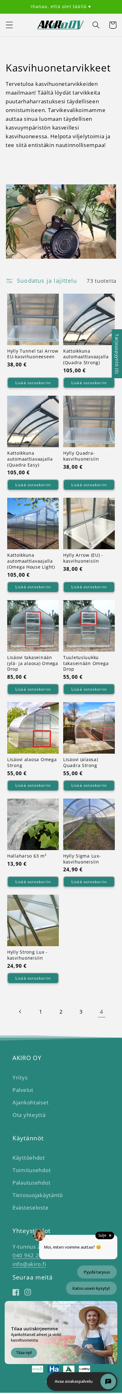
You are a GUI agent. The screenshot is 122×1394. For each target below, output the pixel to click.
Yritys (20, 1077)
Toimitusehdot (32, 1170)
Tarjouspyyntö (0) (117, 354)
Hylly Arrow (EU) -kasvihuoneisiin (83, 558)
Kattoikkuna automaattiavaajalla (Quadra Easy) (30, 458)
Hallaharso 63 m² (27, 856)
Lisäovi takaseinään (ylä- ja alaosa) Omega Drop (32, 663)
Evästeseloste (30, 1207)
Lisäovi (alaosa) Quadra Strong (80, 762)
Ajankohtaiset (30, 1102)
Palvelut (23, 1089)
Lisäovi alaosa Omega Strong (32, 762)
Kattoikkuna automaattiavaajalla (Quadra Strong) (86, 356)
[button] (9, 25)
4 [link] (101, 1011)
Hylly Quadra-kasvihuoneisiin (81, 456)
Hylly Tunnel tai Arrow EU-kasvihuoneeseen (32, 354)
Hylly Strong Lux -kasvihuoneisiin (27, 955)
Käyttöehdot (29, 1157)
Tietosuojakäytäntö (38, 1195)
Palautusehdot (31, 1182)
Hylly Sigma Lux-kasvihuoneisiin (82, 859)
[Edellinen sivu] (20, 1011)
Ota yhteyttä (29, 1114)
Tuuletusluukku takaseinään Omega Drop (86, 663)
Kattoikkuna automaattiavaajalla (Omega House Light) (31, 561)
